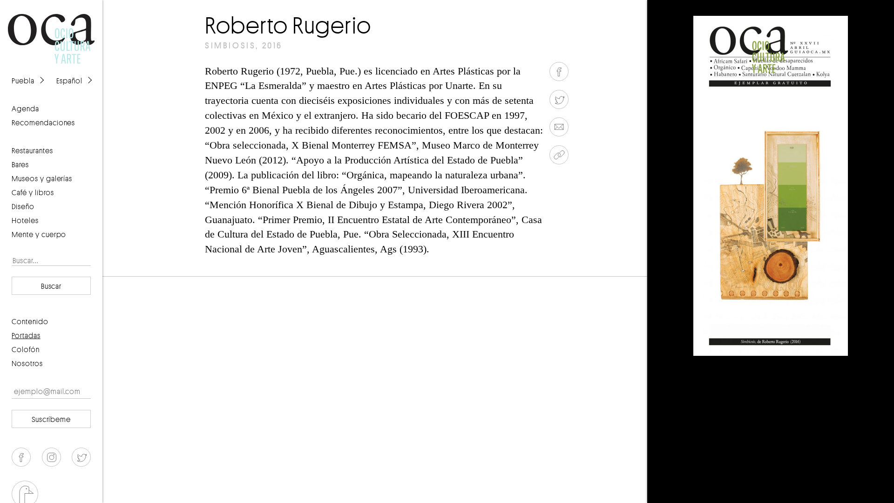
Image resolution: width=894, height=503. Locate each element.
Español (69, 80)
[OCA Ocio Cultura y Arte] (51, 30)
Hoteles (25, 220)
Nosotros (27, 363)
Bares (20, 164)
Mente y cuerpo (39, 234)
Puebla (23, 80)
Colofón (26, 349)
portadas (26, 335)
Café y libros (33, 192)
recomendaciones (43, 122)
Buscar (51, 286)
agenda (25, 108)
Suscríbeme (51, 419)
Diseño (23, 206)
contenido (30, 321)
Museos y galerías (42, 178)
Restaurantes (32, 150)
